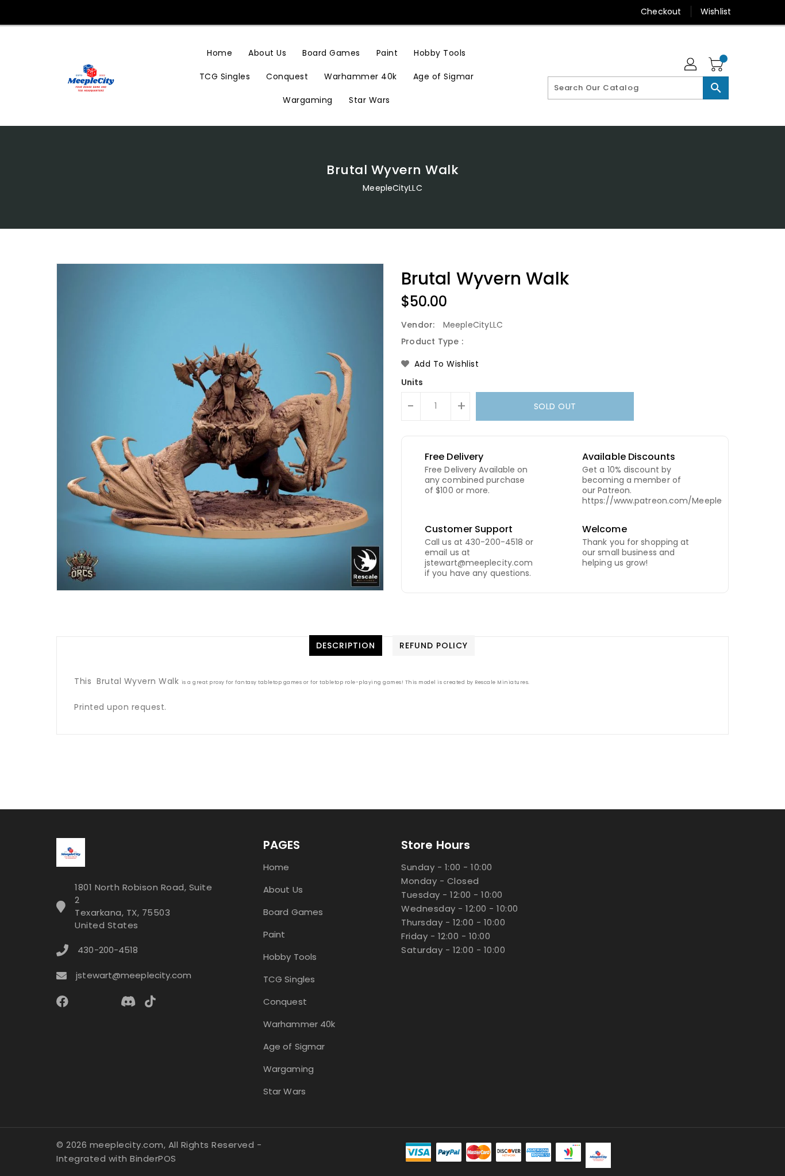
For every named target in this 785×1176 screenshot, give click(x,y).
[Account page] (691, 64)
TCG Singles (289, 979)
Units (412, 382)
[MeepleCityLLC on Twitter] (62, 11)
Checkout (661, 11)
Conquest (285, 1002)
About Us (283, 889)
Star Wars (284, 1091)
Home (276, 867)
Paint (274, 934)
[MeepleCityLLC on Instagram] (105, 11)
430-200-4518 (108, 950)
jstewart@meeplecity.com (133, 975)
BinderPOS (153, 1158)
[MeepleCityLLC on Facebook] (40, 11)
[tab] (345, 645)
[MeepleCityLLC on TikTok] (193, 11)
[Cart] (717, 64)
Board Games (293, 912)
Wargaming (288, 1069)
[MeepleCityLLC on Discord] (171, 11)
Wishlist (716, 11)
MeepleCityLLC (392, 188)
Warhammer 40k (299, 1024)
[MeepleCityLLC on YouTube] (150, 11)
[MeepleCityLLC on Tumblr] (127, 11)
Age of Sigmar (294, 1046)
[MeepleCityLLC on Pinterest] (84, 11)
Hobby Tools (290, 957)
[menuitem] (219, 52)
